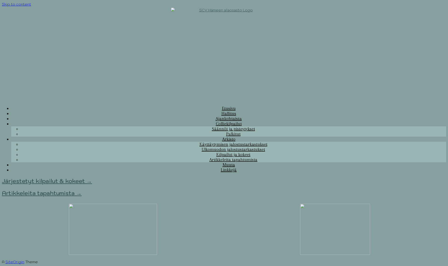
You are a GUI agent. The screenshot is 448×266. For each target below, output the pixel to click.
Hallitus (228, 113)
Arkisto (228, 139)
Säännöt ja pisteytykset (233, 128)
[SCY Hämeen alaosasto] (224, 54)
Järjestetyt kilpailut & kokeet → (47, 181)
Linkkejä (229, 170)
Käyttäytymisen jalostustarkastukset (233, 144)
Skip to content (16, 4)
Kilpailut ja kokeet (233, 154)
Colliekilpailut (229, 123)
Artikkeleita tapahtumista (233, 159)
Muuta (229, 164)
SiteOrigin (14, 261)
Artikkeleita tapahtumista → (42, 193)
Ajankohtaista (229, 118)
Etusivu (229, 108)
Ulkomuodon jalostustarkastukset (233, 149)
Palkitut (233, 134)
